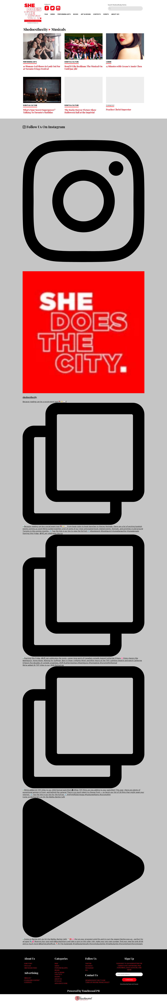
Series (52, 14)
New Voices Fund (30, 968)
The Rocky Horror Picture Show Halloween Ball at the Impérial (80, 111)
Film (46, 14)
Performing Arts (64, 14)
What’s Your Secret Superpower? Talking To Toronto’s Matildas (39, 111)
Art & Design (86, 14)
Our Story (28, 963)
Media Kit (27, 978)
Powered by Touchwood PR (83, 991)
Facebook (88, 966)
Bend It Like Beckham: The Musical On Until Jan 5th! (83, 67)
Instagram (89, 968)
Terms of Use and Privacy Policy (97, 982)
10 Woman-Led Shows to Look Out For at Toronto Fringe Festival (41, 67)
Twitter (88, 963)
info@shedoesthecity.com (95, 980)
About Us (114, 14)
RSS (86, 970)
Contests (97, 14)
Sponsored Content (32, 980)
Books (75, 14)
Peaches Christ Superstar (118, 109)
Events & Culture (72, 62)
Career (108, 62)
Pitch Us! (27, 966)
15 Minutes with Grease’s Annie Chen (124, 66)
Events (106, 14)
